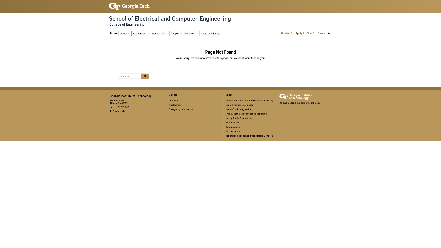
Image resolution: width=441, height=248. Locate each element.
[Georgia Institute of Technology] (129, 5)
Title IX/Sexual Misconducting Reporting (246, 113)
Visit (309, 33)
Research (189, 33)
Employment (175, 105)
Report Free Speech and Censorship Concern (249, 136)
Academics (139, 33)
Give (320, 33)
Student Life (158, 33)
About (123, 33)
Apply (299, 33)
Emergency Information (181, 109)
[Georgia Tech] (295, 96)
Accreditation (232, 131)
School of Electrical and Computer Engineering (170, 19)
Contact (285, 33)
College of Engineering (127, 24)
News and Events (210, 33)
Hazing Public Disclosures (238, 118)
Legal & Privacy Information (239, 105)
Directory (173, 100)
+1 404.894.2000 (121, 106)
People (175, 33)
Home (113, 33)
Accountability (232, 127)
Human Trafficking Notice (238, 109)
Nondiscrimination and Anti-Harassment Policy (249, 100)
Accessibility (232, 122)
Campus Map (119, 111)
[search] (329, 34)
